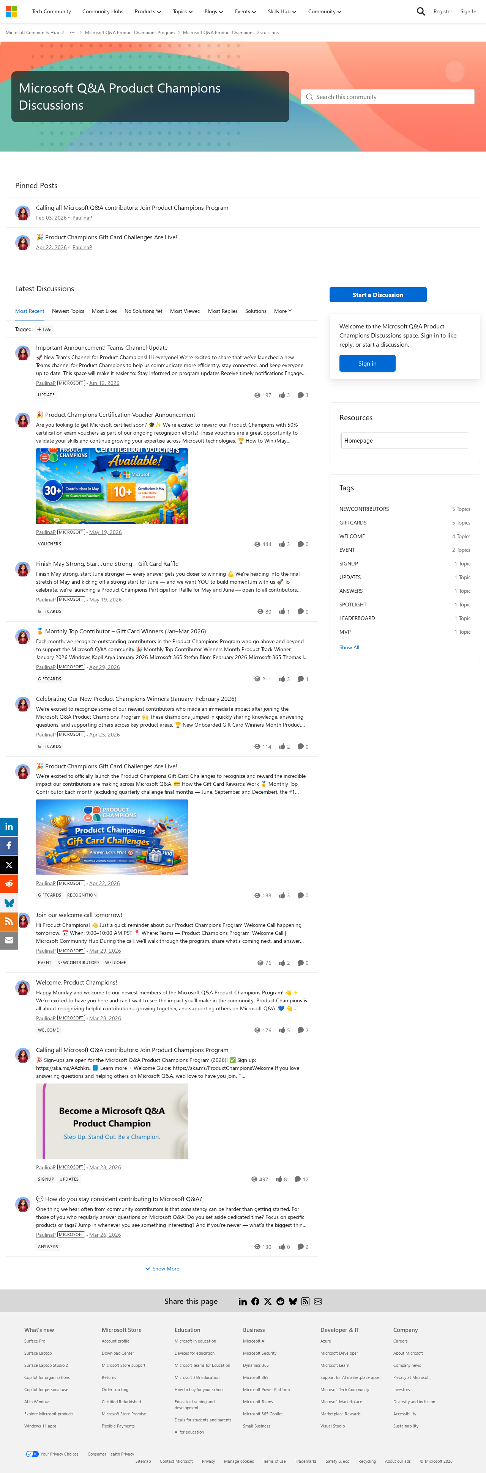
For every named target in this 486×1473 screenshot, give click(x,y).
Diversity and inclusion (414, 1401)
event (347, 549)
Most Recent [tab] (29, 310)
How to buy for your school (199, 1389)
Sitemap (143, 1461)
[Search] (421, 11)
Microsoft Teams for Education (202, 1365)
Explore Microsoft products (49, 1413)
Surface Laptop (38, 1353)
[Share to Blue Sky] (293, 1301)
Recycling (367, 1461)
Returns (109, 1377)
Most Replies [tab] (223, 310)
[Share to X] (268, 1301)
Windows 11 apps (40, 1426)
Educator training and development (195, 1404)
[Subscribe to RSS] (305, 1301)
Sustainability (405, 1426)
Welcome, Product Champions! (76, 982)
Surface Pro (34, 1341)
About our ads (398, 1461)
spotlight (352, 604)
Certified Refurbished (121, 1401)
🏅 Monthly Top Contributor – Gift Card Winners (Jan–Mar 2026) (121, 631)
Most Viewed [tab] (185, 310)
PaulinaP (82, 217)
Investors (401, 1389)
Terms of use (274, 1461)
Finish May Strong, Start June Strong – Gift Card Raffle (107, 563)
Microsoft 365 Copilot (263, 1413)
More (280, 310)
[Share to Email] (318, 1301)
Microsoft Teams (258, 1401)
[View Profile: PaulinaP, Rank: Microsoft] (22, 213)
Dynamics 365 (256, 1365)
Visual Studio (332, 1426)
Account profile (115, 1341)
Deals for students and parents (203, 1420)
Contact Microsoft (176, 1461)
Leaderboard (357, 618)
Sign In (469, 11)
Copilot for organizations (47, 1377)
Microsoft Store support (123, 1365)
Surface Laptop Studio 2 (46, 1365)
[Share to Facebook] (255, 1301)
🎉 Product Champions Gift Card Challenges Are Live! (106, 237)
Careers (400, 1341)
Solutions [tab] (256, 310)
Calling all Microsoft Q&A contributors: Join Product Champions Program (132, 207)
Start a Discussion (378, 294)
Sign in (367, 363)
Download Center (118, 1353)
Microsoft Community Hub (32, 32)
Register (443, 11)
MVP (345, 631)
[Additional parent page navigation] (72, 32)
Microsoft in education (195, 1341)
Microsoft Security (259, 1353)
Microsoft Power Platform (266, 1389)
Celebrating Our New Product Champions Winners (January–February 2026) (136, 698)
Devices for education (195, 1353)
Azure (325, 1341)
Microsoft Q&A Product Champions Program (130, 32)
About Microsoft (408, 1353)
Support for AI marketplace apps (350, 1377)
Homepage (358, 440)
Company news (407, 1365)
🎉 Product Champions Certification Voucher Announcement (115, 414)
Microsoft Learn (334, 1365)
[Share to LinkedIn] (243, 1301)
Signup (348, 563)
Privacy (208, 1461)
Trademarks (306, 1461)
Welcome (352, 536)
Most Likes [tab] (104, 310)
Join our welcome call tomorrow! (79, 915)
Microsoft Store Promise (124, 1413)
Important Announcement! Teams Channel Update (101, 347)
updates (350, 577)
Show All (349, 647)
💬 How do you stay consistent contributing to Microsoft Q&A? (119, 1199)
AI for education (189, 1432)
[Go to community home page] (11, 11)
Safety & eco (337, 1461)
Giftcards (352, 522)
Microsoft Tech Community (344, 1389)
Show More (166, 1268)
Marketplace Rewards (340, 1413)
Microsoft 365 (255, 1377)
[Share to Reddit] (280, 1301)
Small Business (256, 1426)
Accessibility (404, 1413)
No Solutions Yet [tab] (144, 310)
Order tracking (115, 1389)
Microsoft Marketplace (341, 1401)
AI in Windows (37, 1401)
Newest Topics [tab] (68, 310)
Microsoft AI (254, 1341)
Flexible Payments (118, 1426)
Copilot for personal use (46, 1389)
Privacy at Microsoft (411, 1377)
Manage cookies (239, 1461)
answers (351, 590)
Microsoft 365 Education (197, 1377)
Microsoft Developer (339, 1353)
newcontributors (364, 508)
